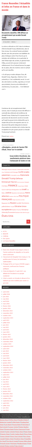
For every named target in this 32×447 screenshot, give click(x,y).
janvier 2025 (7, 337)
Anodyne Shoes (19, 439)
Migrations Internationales (18, 193)
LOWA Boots (16, 422)
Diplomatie (24, 175)
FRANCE (12, 185)
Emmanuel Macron (9, 182)
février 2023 (7, 389)
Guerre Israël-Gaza (6, 189)
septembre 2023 (8, 372)
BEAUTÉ (5, 234)
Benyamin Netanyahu (12, 169)
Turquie (12, 206)
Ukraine (18, 206)
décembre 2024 (8, 339)
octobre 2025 (7, 315)
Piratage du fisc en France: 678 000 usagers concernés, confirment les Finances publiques (16, 266)
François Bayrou (21, 186)
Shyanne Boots (9, 429)
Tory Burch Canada (12, 441)
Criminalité (13, 175)
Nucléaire (11, 196)
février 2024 (7, 360)
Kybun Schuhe (9, 446)
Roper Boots (28, 431)
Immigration (15, 189)
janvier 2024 (7, 363)
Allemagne (5, 169)
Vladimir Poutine (16, 209)
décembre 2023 (8, 365)
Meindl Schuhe (5, 443)
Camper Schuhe (13, 427)
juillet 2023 (6, 377)
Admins (13, 41)
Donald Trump (9, 178)
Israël (24, 189)
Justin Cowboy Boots (17, 434)
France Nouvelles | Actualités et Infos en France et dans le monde (16, 7)
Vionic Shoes (19, 431)
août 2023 (6, 374)
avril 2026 (6, 301)
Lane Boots (8, 424)
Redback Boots (22, 443)
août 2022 (6, 403)
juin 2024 (6, 351)
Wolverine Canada (5, 422)
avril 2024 (6, 356)
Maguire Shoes (5, 434)
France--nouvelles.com (24, 417)
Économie (11, 212)
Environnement (20, 182)
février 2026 (7, 306)
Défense (19, 178)
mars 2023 (6, 386)
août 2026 (6, 292)
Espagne (27, 182)
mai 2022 (6, 410)
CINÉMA (5, 236)
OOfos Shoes (13, 420)
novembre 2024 (8, 341)
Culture (18, 175)
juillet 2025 (6, 322)
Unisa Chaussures (20, 429)
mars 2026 (6, 303)
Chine (3, 172)
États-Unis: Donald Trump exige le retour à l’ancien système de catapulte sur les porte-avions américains (16, 252)
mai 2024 (6, 353)
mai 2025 (6, 327)
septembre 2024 (8, 346)
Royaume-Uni (6, 203)
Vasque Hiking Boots (25, 441)
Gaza (26, 186)
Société (18, 203)
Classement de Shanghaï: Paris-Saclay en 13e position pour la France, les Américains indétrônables (16, 259)
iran (20, 189)
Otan (17, 196)
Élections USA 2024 (20, 212)
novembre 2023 (8, 367)
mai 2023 (6, 382)
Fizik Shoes (25, 424)
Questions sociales (20, 199)
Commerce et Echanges (11, 172)
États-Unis (7, 215)
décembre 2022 (8, 393)
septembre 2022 (8, 400)
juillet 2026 (6, 294)
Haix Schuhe (19, 446)
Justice (11, 136)
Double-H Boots (23, 420)
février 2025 (7, 334)
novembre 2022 (8, 396)
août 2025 (6, 320)
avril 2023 (6, 384)
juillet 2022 (6, 405)
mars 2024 (6, 358)
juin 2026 (6, 296)
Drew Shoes (28, 434)
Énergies (27, 212)
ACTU (5, 231)
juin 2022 (6, 408)
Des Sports (6, 238)
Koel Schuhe (4, 427)
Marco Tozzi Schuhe (16, 436)
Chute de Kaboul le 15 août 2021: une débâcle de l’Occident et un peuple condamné (14, 273)
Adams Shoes (9, 439)
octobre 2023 (7, 370)
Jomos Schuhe (5, 436)
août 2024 (6, 348)
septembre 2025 (8, 318)
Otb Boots (14, 443)
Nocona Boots (16, 424)
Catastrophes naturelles (23, 169)
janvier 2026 (7, 308)
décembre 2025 (8, 311)
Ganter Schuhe (10, 431)
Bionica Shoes (4, 420)
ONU (15, 196)
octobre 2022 (7, 398)
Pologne (14, 199)
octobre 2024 (7, 344)
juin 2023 (6, 379)
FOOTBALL (5, 186)
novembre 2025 (8, 313)
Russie (13, 203)
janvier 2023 (7, 391)
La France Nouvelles (8, 140)
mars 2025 (6, 332)
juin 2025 (6, 325)
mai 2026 (6, 299)
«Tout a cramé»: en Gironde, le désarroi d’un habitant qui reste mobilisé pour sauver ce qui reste (16, 280)
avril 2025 (6, 329)
